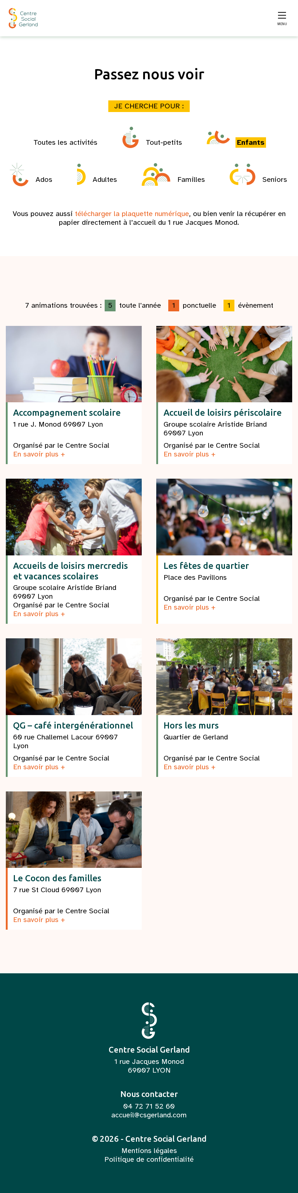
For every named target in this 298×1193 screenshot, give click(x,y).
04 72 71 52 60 (149, 1106)
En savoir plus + (39, 454)
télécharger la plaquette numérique (132, 213)
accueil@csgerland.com (149, 1115)
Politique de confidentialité (149, 1159)
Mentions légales (149, 1150)
